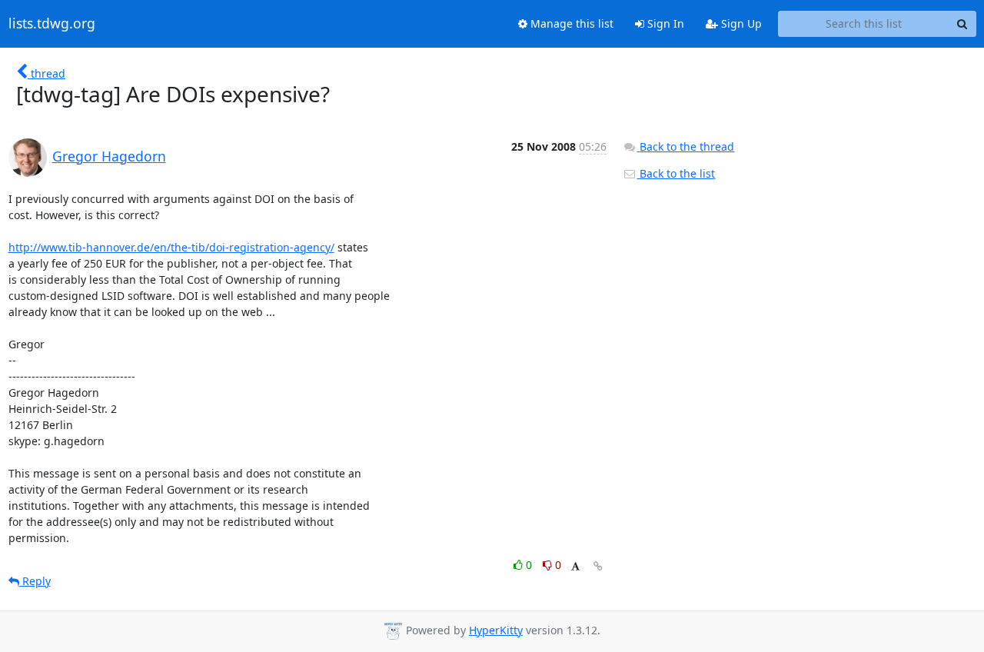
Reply (35, 581)
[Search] (962, 24)
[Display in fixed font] (575, 567)
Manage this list (570, 23)
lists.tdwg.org (51, 24)
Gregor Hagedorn (109, 156)
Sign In (664, 23)
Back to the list (676, 173)
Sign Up (740, 23)
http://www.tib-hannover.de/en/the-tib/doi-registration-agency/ (171, 247)
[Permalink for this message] (598, 566)
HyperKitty (496, 630)
